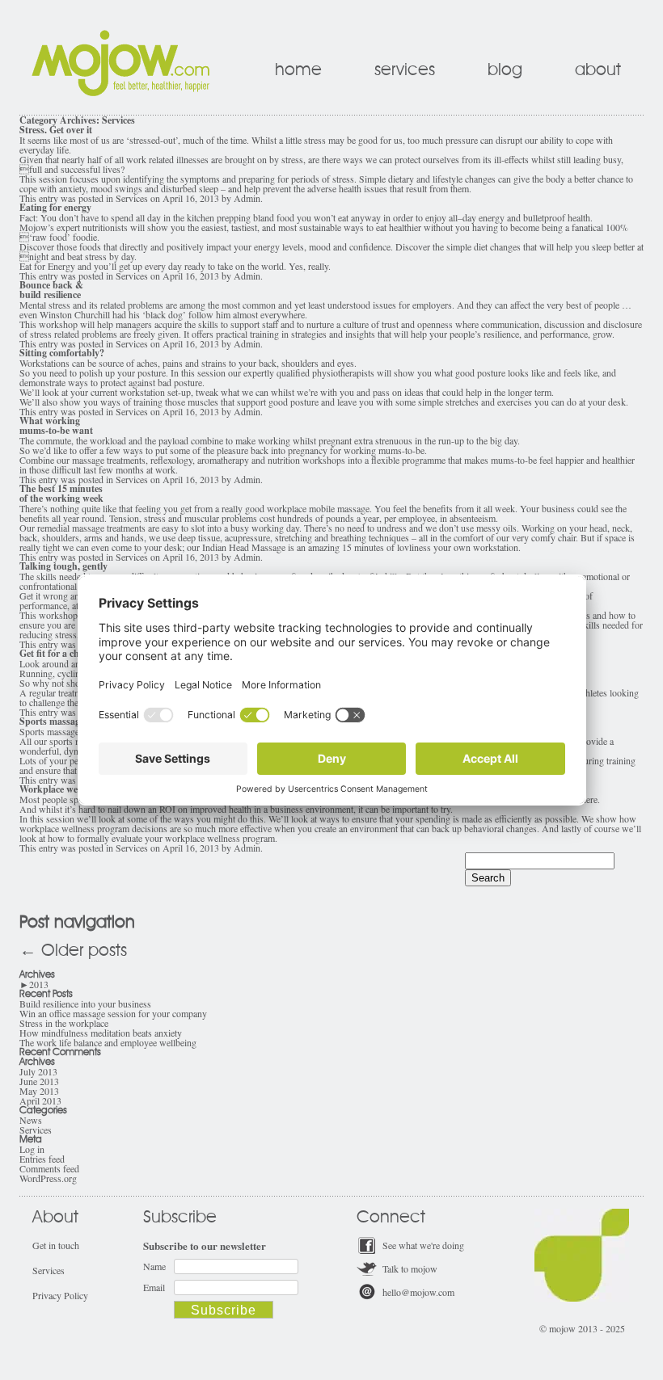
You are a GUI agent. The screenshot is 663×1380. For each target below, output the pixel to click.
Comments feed (49, 1168)
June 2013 (39, 1081)
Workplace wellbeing (62, 789)
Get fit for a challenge (63, 653)
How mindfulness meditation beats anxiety (100, 1032)
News (30, 1119)
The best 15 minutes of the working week (61, 493)
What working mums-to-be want (56, 425)
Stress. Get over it (55, 130)
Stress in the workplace (63, 1022)
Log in (31, 1148)
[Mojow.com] (120, 92)
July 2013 (38, 1071)
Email (154, 1287)
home (298, 69)
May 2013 (39, 1090)
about (598, 69)
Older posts (73, 950)
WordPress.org (48, 1178)
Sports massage (51, 721)
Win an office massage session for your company (113, 1013)
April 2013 (40, 1100)
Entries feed (42, 1158)
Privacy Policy (60, 1295)
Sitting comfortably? (61, 353)
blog (505, 69)
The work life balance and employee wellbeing (107, 1042)
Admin (247, 197)
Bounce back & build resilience (51, 289)
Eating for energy (55, 207)
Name (154, 1266)
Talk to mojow (409, 1268)
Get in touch (55, 1245)
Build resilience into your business (85, 1003)
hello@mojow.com (418, 1291)
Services (132, 197)
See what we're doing (423, 1245)
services (404, 69)
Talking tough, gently (63, 566)
